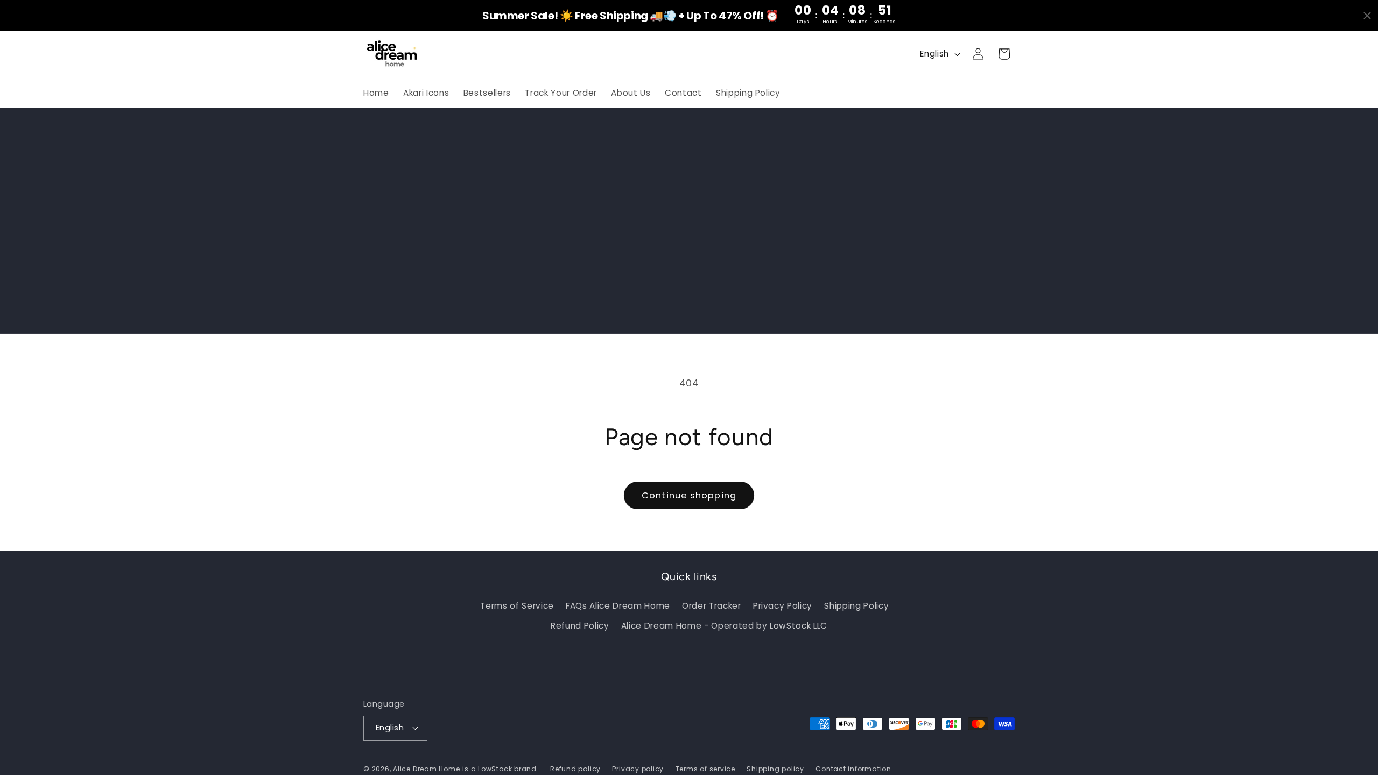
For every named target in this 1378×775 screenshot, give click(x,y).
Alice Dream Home (426, 768)
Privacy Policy (782, 605)
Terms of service (705, 768)
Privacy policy (638, 768)
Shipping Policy (856, 605)
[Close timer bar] (1367, 15)
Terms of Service (517, 605)
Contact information (853, 768)
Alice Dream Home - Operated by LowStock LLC (724, 625)
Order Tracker (711, 605)
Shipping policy (775, 768)
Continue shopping (689, 495)
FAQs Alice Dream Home (618, 605)
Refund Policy (580, 625)
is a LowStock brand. (500, 768)
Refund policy (575, 768)
